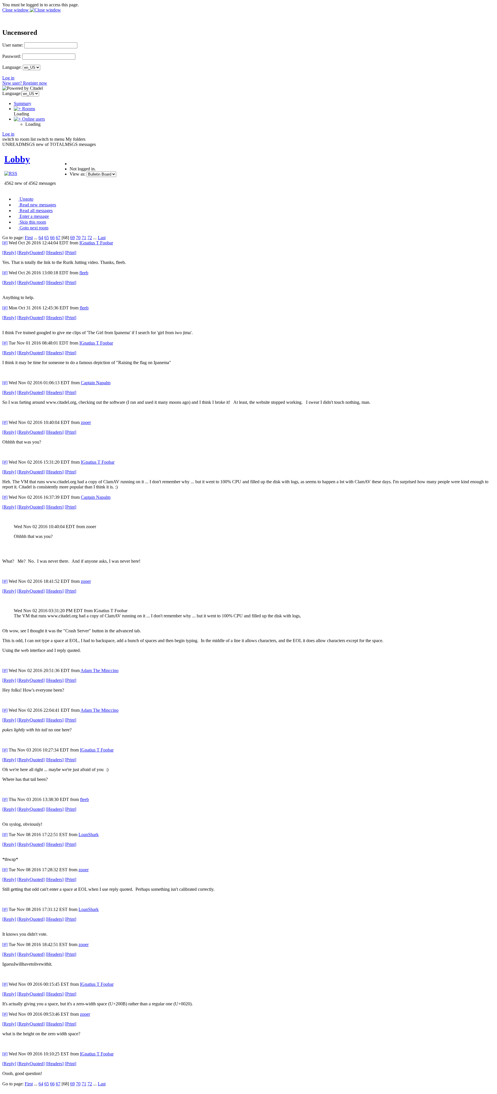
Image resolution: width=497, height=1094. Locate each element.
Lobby (17, 159)
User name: (12, 45)
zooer (86, 422)
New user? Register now (24, 83)
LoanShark (89, 834)
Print (70, 252)
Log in (8, 77)
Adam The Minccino (99, 670)
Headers (55, 252)
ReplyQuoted (31, 252)
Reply (9, 252)
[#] (4, 242)
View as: (77, 174)
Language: (12, 67)
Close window (16, 9)
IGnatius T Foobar (96, 242)
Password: (11, 56)
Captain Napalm (95, 382)
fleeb (83, 272)
